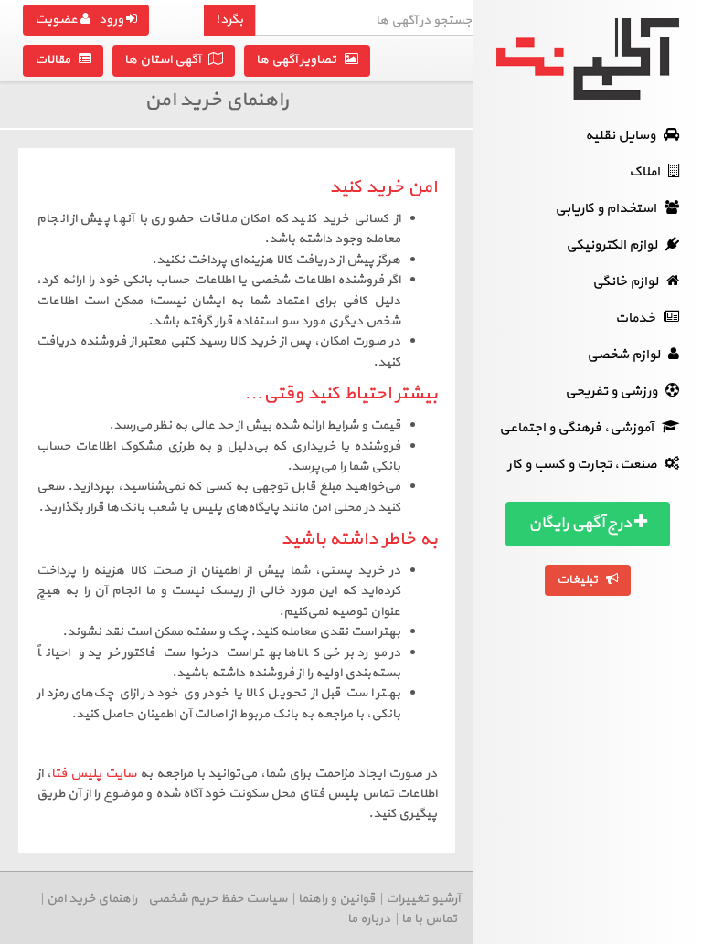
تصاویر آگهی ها (300, 59)
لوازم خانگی (629, 281)
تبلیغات (581, 579)
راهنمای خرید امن (92, 898)
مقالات (57, 59)
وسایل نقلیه (624, 135)
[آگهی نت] (587, 59)
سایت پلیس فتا (93, 773)
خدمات (639, 318)
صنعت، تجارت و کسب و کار (586, 464)
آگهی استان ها (166, 59)
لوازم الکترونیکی (615, 245)
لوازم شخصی (627, 355)
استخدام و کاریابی (610, 208)
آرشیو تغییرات (423, 898)
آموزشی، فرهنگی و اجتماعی (580, 428)
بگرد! (229, 19)
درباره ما (368, 918)
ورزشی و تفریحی (615, 391)
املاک (648, 172)
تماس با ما (429, 918)
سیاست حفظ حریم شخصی (217, 898)
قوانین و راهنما (336, 898)
